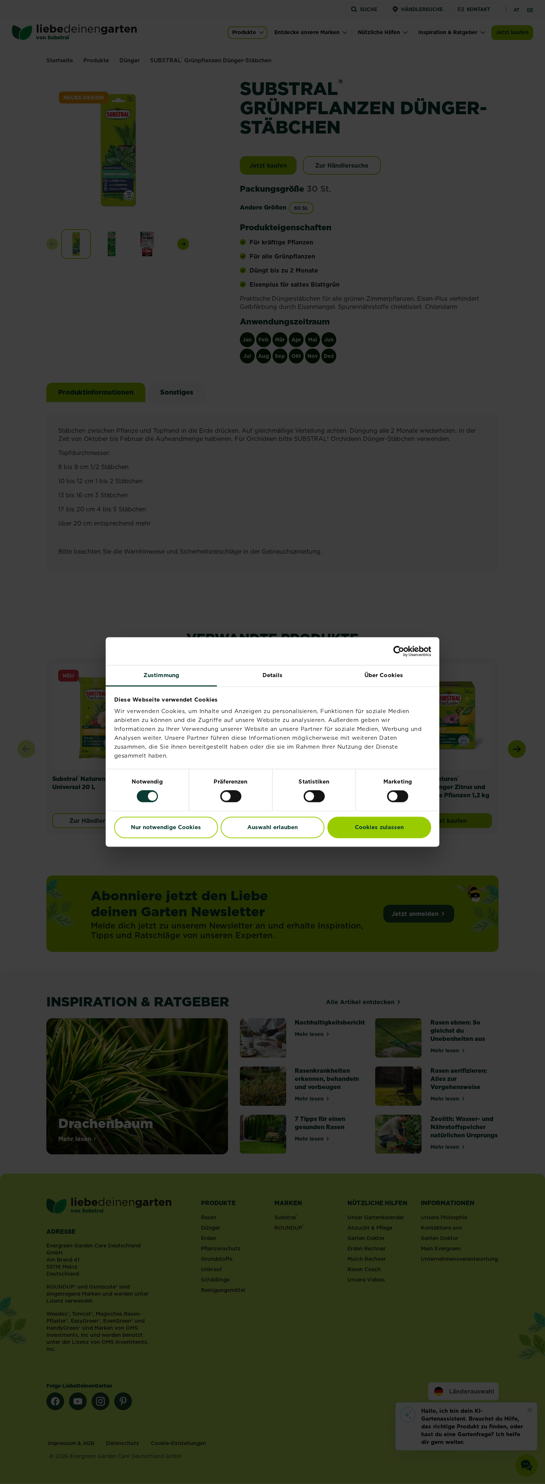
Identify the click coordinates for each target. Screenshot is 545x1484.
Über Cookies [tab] (383, 675)
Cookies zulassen (379, 827)
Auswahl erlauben (272, 827)
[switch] (230, 796)
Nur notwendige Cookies (166, 827)
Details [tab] (272, 675)
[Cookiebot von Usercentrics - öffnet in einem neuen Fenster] (398, 651)
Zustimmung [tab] (161, 675)
